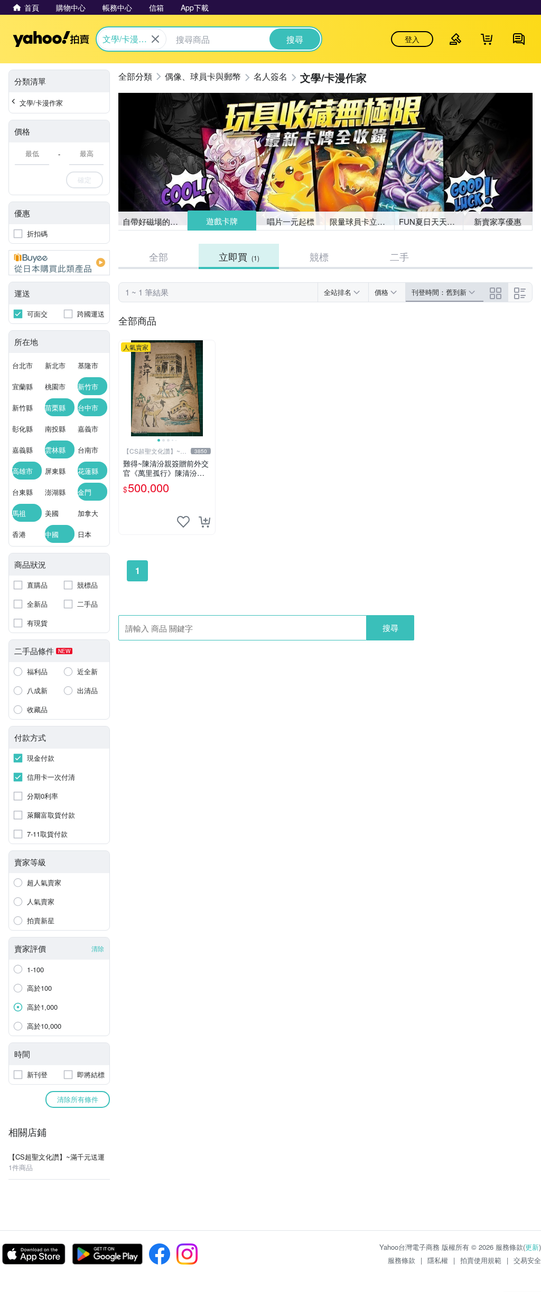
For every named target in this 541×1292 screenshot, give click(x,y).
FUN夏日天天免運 (431, 221)
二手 (399, 256)
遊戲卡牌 (221, 221)
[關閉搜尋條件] (155, 39)
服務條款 (401, 1260)
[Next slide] (208, 388)
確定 (84, 180)
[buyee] (59, 262)
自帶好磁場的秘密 (154, 221)
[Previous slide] (126, 388)
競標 (319, 256)
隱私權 (437, 1260)
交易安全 (527, 1260)
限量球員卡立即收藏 (362, 221)
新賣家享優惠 (497, 221)
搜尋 (390, 627)
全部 (158, 256)
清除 (97, 948)
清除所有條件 (77, 1099)
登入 (412, 39)
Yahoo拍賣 (51, 39)
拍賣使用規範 (480, 1260)
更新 (532, 1247)
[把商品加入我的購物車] (204, 521)
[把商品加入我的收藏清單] (183, 521)
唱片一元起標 (291, 220)
